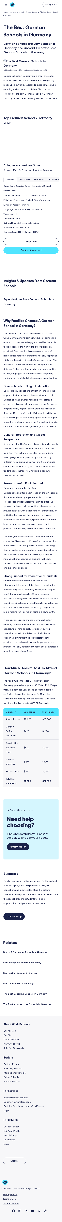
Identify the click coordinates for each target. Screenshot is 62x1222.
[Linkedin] (26, 1210)
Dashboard (9, 1140)
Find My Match (11, 1064)
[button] (51, 4)
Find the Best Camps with (23, 1106)
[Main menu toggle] (6, 4)
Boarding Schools (12, 1068)
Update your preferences (17, 1102)
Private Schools (11, 1081)
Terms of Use (9, 1199)
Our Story (8, 1035)
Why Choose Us (11, 1044)
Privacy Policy (10, 1195)
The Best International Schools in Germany (27, 1004)
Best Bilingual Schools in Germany (22, 963)
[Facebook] (13, 1210)
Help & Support (11, 1135)
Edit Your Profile (11, 1131)
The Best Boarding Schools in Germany (25, 994)
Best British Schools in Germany (21, 973)
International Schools (16, 12)
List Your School (11, 1127)
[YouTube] (32, 1210)
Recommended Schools (15, 1098)
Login (6, 1110)
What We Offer (11, 1039)
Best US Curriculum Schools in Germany (25, 952)
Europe (28, 12)
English (14, 1161)
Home (5, 12)
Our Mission (9, 1031)
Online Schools (11, 1077)
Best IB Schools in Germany (18, 983)
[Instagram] (19, 1210)
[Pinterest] (45, 1210)
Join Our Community (13, 1048)
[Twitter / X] (38, 1210)
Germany (35, 12)
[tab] (10, 179)
